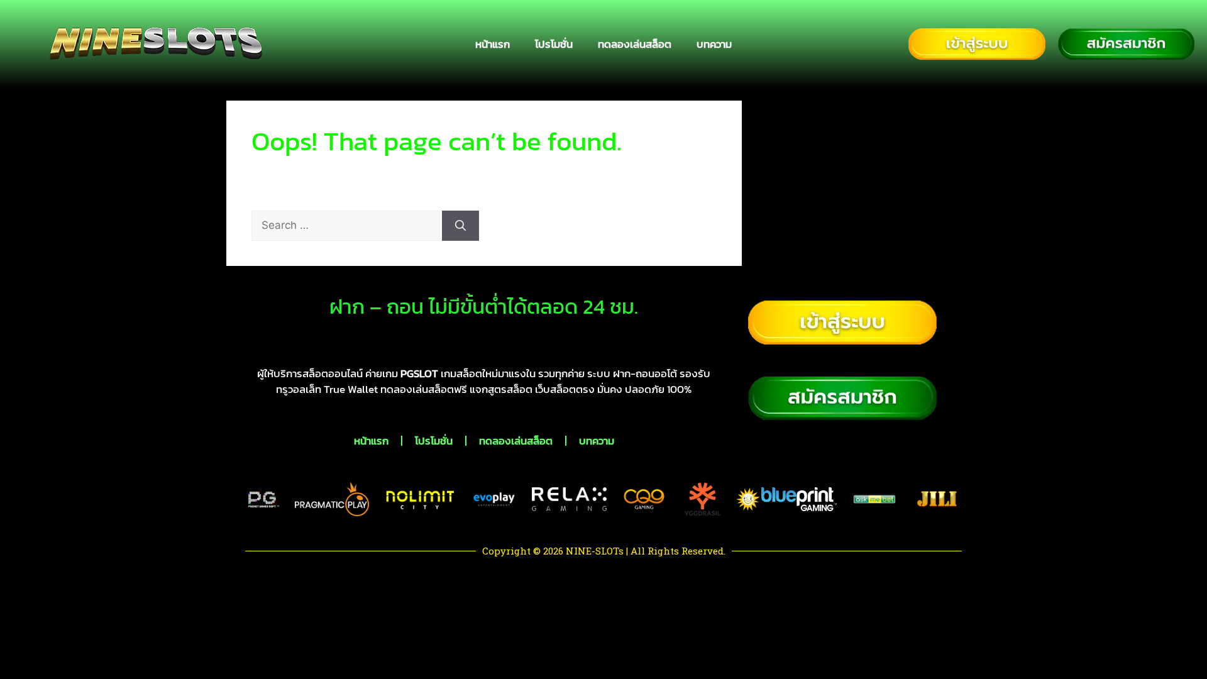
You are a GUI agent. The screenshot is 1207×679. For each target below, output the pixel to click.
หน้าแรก (492, 44)
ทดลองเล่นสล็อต (634, 44)
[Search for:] (346, 225)
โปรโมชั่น (554, 44)
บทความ (714, 44)
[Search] (460, 226)
